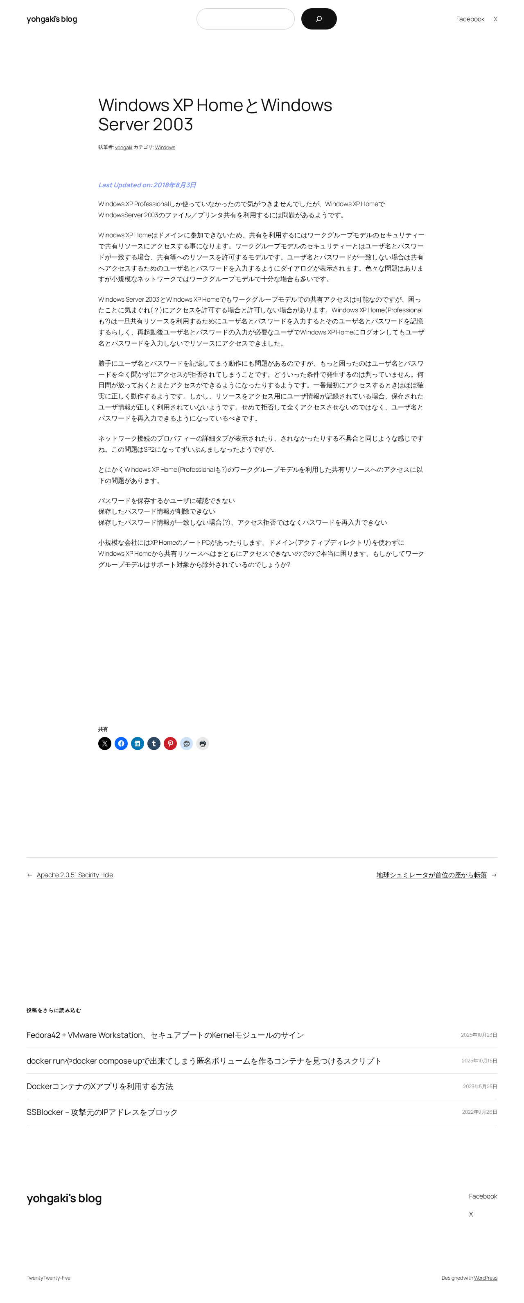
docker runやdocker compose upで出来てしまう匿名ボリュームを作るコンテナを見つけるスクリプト (204, 1060)
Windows (165, 147)
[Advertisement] (262, 657)
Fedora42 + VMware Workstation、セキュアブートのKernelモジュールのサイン (165, 1034)
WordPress (485, 1277)
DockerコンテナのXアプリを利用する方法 (100, 1086)
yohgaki (123, 147)
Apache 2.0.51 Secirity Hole (75, 874)
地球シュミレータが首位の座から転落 (432, 874)
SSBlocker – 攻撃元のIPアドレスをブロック (102, 1112)
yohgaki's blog (52, 18)
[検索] (319, 19)
